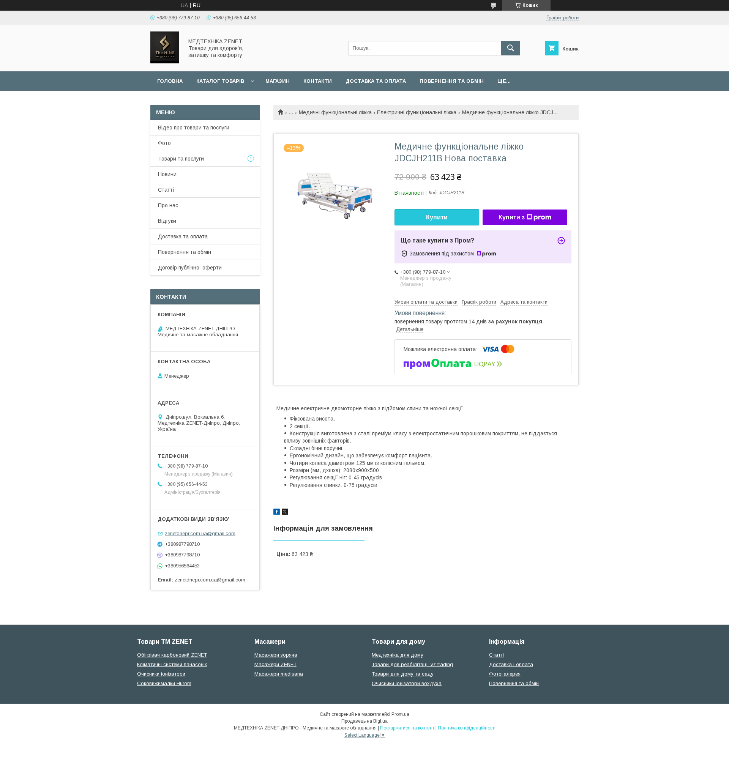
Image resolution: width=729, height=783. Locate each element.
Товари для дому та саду (403, 674)
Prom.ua (400, 714)
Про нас (168, 205)
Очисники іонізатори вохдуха (407, 683)
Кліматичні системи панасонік (172, 664)
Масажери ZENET (275, 664)
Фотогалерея (505, 674)
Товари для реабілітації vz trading (412, 664)
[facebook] (276, 513)
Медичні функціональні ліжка (335, 112)
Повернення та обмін (452, 81)
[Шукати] (510, 48)
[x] (285, 513)
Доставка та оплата (376, 81)
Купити (437, 217)
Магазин (277, 81)
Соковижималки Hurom (164, 683)
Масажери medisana (278, 674)
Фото (164, 143)
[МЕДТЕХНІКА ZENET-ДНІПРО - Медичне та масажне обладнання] (164, 61)
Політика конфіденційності (466, 728)
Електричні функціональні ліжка (416, 112)
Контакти (317, 81)
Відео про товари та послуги (193, 127)
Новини (167, 174)
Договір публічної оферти (190, 268)
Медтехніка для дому (397, 655)
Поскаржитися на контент (407, 728)
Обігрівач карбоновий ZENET (172, 655)
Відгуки (167, 221)
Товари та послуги (181, 159)
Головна (170, 81)
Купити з (512, 217)
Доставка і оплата (511, 664)
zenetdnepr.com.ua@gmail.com (200, 533)
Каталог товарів (220, 81)
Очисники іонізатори (161, 674)
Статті (166, 190)
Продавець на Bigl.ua (364, 721)
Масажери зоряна (275, 655)
